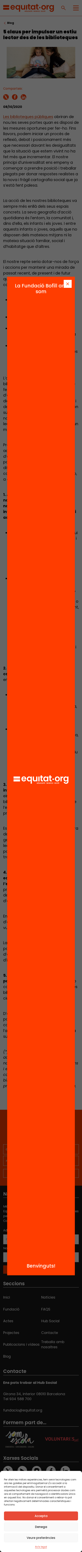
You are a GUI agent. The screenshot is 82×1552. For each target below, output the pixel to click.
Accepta (41, 1516)
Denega (41, 1527)
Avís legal (41, 1546)
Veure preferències (41, 1538)
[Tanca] (68, 284)
